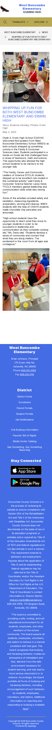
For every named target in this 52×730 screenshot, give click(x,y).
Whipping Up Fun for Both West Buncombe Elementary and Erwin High (29, 38)
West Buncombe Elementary (20, 32)
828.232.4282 (28, 370)
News (45, 32)
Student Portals (24, 413)
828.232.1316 (27, 374)
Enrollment (25, 402)
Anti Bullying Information (24, 429)
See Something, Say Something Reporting (24, 448)
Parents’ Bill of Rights (24, 435)
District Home (24, 396)
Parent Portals (24, 408)
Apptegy (32, 726)
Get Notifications (25, 419)
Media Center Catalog (24, 441)
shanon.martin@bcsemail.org (26, 600)
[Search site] (5, 22)
